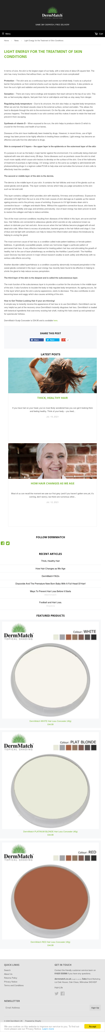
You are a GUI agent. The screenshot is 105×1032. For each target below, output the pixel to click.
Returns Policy (10, 977)
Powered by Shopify (33, 1021)
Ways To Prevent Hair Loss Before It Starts (50, 591)
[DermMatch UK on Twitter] (57, 994)
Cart (101, 33)
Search (7, 970)
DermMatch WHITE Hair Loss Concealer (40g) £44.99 (50, 723)
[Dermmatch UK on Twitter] (7, 543)
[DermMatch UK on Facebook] (63, 994)
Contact (58, 970)
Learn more (48, 1028)
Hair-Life (59, 987)
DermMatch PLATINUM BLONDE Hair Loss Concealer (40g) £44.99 (50, 833)
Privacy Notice (10, 981)
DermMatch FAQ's (50, 576)
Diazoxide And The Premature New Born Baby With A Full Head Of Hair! (50, 583)
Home (6, 40)
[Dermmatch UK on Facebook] (2, 543)
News (16, 40)
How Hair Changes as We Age (52, 483)
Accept (92, 1026)
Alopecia (50, 605)
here (55, 320)
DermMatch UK (16, 1021)
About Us (8, 973)
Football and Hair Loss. (50, 602)
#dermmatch (50, 594)
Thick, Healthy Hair (52, 398)
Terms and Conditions (14, 985)
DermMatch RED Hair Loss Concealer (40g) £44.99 (50, 943)
